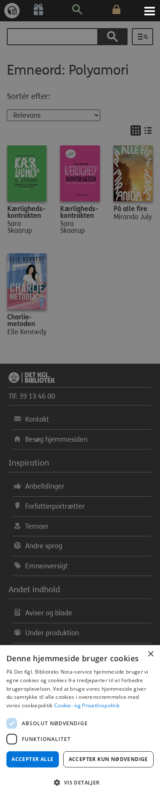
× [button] (150, 654)
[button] (80, 782)
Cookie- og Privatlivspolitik (86, 705)
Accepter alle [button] (32, 759)
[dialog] (80, 722)
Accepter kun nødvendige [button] (108, 759)
